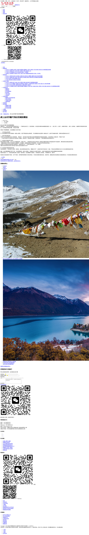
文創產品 (5, 110)
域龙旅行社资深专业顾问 (8, 508)
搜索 (14, 6)
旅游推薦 (5, 521)
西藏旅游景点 (6, 113)
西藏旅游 (5, 68)
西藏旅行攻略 (8, 105)
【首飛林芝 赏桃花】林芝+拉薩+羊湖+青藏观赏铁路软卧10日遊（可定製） (23, 73)
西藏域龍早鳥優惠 (7, 509)
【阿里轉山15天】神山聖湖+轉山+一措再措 (16, 72)
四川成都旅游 (8, 91)
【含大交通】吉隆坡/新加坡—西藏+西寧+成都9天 (18, 84)
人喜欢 (2, 157)
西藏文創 (5, 523)
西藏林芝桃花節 (6, 442)
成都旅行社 (5, 517)
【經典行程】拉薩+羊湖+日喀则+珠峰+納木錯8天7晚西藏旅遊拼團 (21, 82)
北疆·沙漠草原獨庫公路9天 (13, 78)
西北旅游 (7, 92)
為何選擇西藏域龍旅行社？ (9, 446)
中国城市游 (5, 87)
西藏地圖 (5, 450)
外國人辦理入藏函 (7, 441)
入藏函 (4, 109)
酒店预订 (5, 519)
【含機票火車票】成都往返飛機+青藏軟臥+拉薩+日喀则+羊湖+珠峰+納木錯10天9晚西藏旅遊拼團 (28, 69)
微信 (4, 532)
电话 (4, 530)
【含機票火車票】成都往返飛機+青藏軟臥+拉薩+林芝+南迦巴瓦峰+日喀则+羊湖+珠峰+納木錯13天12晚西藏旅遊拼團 (32, 86)
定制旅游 (5, 102)
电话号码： (2, 376)
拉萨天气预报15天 (7, 514)
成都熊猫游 (7, 101)
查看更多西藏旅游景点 (5, 366)
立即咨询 (5, 533)
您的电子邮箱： (4, 375)
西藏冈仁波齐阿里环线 (10, 97)
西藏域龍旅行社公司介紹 (8, 507)
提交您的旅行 (3, 384)
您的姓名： (3, 374)
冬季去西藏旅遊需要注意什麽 (6, 159)
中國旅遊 (5, 522)
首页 (1, 113)
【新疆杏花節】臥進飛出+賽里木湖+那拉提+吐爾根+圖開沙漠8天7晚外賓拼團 (23, 76)
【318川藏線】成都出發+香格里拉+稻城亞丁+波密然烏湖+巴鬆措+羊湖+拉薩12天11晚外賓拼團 (27, 83)
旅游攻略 (5, 104)
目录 (4, 529)
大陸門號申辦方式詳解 (8, 448)
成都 (4, 12)
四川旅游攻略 (8, 107)
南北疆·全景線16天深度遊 (13, 79)
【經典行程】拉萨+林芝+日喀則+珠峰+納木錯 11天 (18, 70)
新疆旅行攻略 (8, 106)
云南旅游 (7, 95)
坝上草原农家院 (6, 516)
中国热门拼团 (6, 81)
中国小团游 (7, 93)
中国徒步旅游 (8, 100)
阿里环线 (5, 13)
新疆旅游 (5, 74)
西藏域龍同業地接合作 (8, 444)
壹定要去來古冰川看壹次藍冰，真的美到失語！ (10, 160)
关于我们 (5, 505)
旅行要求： (2, 383)
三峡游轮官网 (6, 518)
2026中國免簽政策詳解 (8, 443)
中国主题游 (5, 96)
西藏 (4, 11)
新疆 (4, 9)
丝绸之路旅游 (8, 98)
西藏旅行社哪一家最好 (8, 447)
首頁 (4, 67)
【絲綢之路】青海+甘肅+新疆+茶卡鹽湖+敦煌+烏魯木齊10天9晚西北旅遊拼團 (23, 77)
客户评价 (5, 111)
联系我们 (2, 62)
